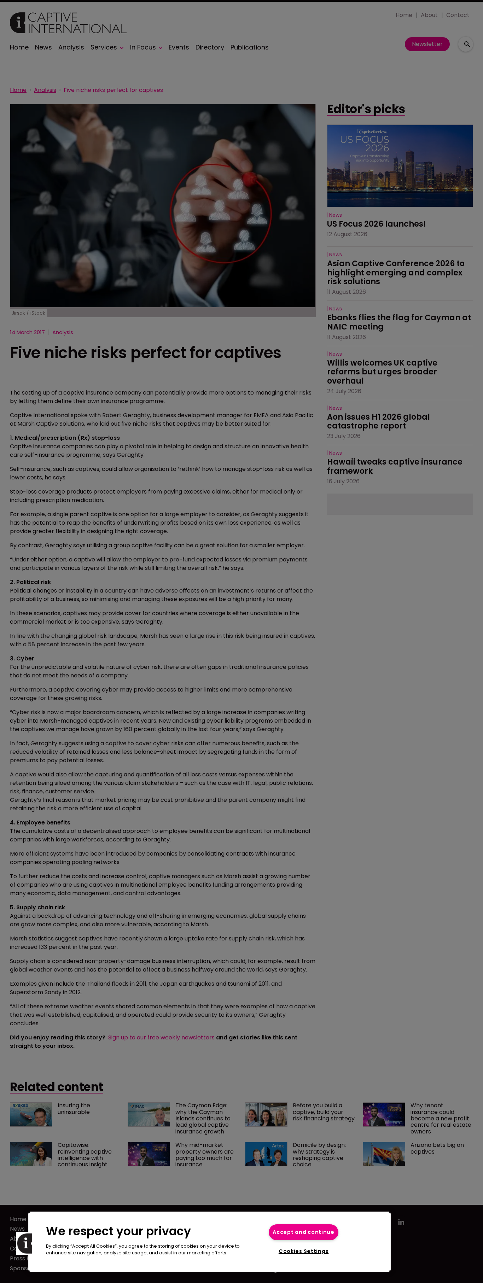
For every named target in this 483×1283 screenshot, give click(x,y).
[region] (209, 1242)
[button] (27, 1243)
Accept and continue (303, 1232)
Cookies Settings (304, 1251)
